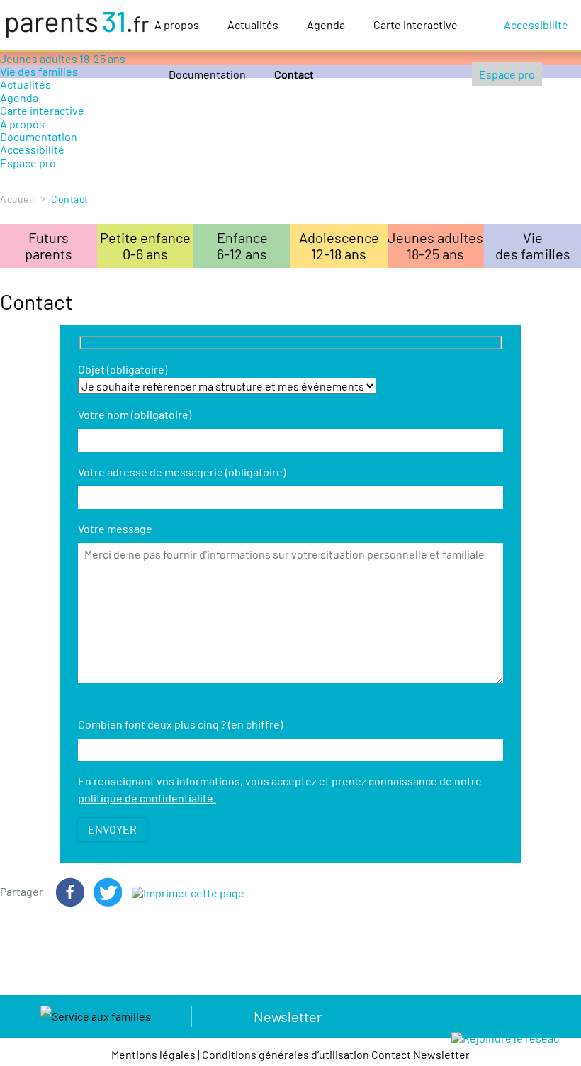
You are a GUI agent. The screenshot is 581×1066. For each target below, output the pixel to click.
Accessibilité (536, 24)
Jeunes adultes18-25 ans (435, 245)
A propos (176, 24)
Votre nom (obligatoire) (134, 414)
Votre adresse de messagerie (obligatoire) (182, 471)
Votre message (115, 528)
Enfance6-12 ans (242, 245)
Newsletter (288, 1016)
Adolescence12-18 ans (339, 245)
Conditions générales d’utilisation (285, 1054)
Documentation (207, 74)
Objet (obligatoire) (122, 369)
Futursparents (48, 245)
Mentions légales (153, 1054)
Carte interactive (415, 24)
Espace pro (507, 74)
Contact (294, 74)
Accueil (17, 199)
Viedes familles (532, 245)
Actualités (252, 24)
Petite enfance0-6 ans (145, 245)
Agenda (326, 24)
